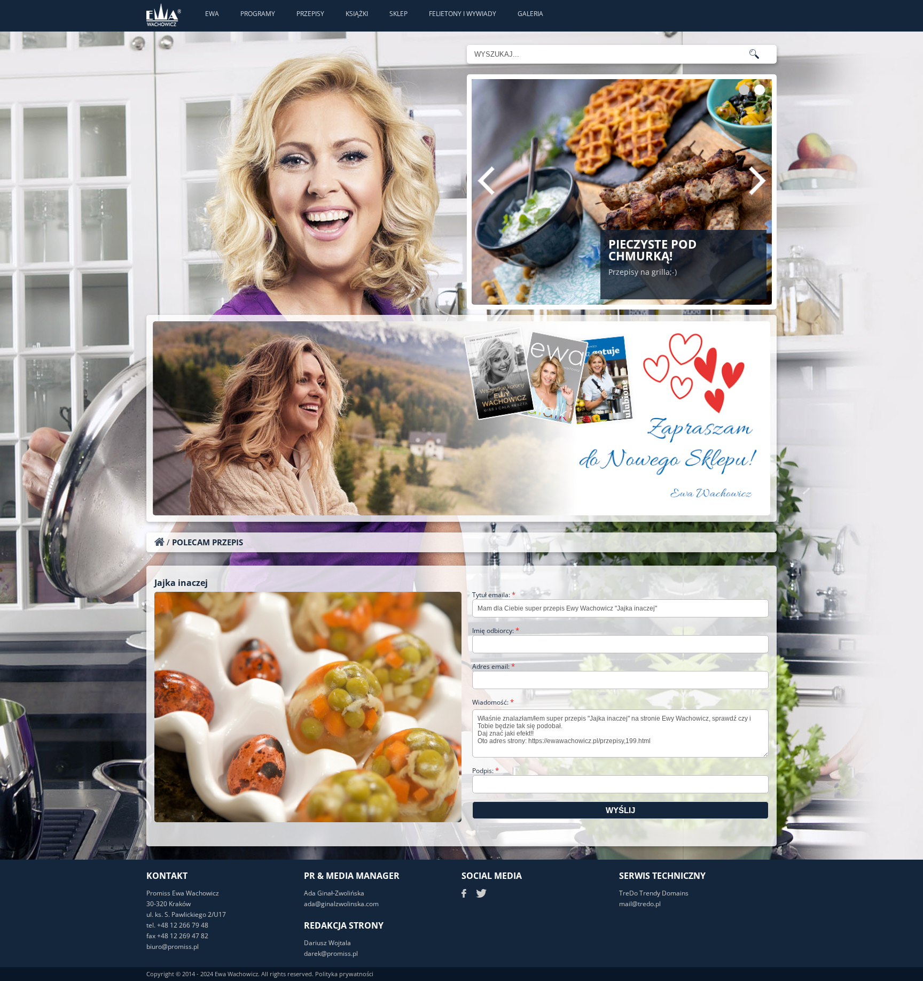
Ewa (212, 13)
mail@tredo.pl (640, 903)
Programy (257, 13)
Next (757, 181)
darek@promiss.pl (331, 953)
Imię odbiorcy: (495, 630)
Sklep (398, 13)
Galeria (530, 13)
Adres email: (493, 666)
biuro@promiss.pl (172, 946)
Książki (357, 13)
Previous (486, 181)
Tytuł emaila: (493, 594)
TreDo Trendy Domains (654, 893)
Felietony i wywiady (462, 13)
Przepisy (310, 13)
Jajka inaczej (181, 583)
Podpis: (485, 770)
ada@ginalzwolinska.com (341, 903)
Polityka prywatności (344, 974)
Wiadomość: (493, 702)
